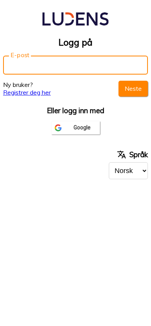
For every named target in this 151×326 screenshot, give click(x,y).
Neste (133, 88)
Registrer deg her (27, 92)
